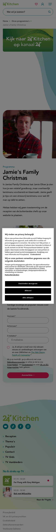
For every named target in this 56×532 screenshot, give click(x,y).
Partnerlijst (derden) (12, 275)
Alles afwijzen (28, 298)
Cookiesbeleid (35, 254)
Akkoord (28, 291)
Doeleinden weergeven (27, 283)
